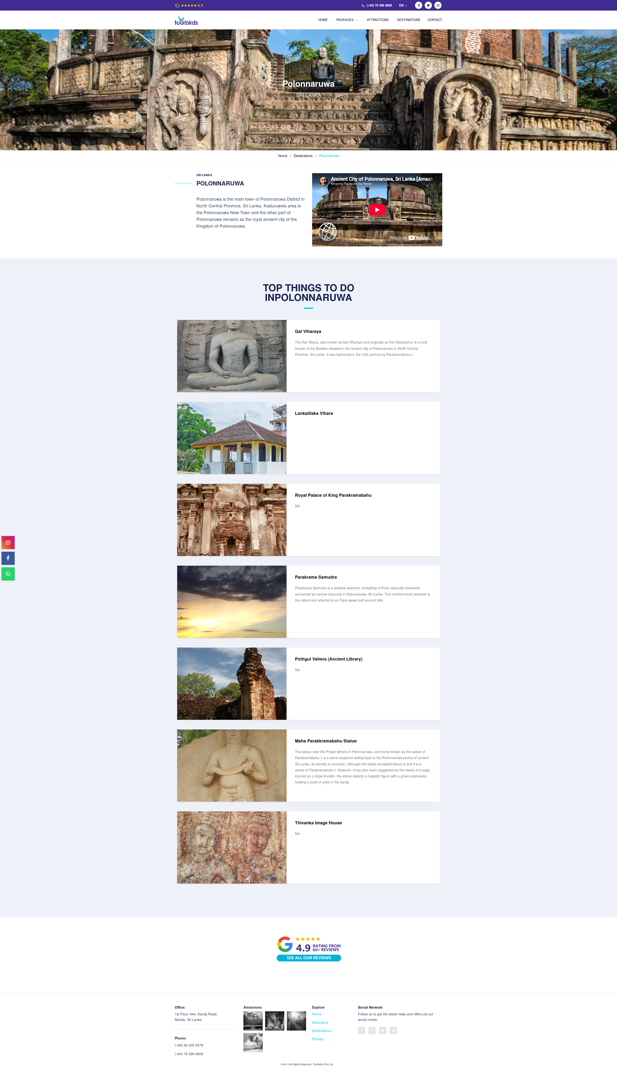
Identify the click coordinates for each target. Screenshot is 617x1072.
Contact (435, 19)
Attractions (378, 19)
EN (401, 5)
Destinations (408, 19)
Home (323, 19)
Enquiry (318, 1038)
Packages (345, 19)
